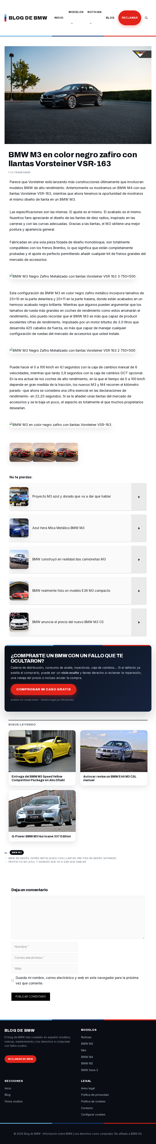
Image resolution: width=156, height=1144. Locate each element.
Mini (83, 1050)
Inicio (59, 17)
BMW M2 (87, 1063)
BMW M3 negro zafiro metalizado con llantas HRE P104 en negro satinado (62, 858)
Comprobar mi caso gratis (43, 689)
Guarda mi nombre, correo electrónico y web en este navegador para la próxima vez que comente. (77, 980)
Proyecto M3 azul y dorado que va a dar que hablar (47, 861)
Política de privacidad (95, 1094)
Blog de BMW (28, 18)
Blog (110, 17)
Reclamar (130, 17)
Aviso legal (88, 1088)
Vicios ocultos (14, 1101)
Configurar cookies (93, 1114)
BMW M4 (87, 1057)
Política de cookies (93, 1101)
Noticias (95, 12)
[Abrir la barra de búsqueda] (146, 18)
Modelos (76, 12)
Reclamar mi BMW (20, 1059)
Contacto (87, 1108)
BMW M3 (17, 852)
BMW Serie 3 (89, 1070)
